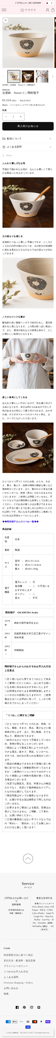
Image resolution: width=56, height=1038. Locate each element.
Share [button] (9, 155)
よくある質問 (11, 977)
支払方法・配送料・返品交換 (19, 960)
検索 (6, 994)
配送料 (13, 105)
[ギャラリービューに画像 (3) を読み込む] (42, 76)
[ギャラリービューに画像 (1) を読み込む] (14, 76)
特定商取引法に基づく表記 (18, 955)
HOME (5, 85)
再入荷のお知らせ (28, 126)
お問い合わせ (11, 988)
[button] (4, 10)
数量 (4, 110)
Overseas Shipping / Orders (18, 982)
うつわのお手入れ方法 (16, 971)
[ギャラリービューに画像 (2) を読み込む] (28, 76)
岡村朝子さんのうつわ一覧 (20, 521)
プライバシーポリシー (16, 966)
